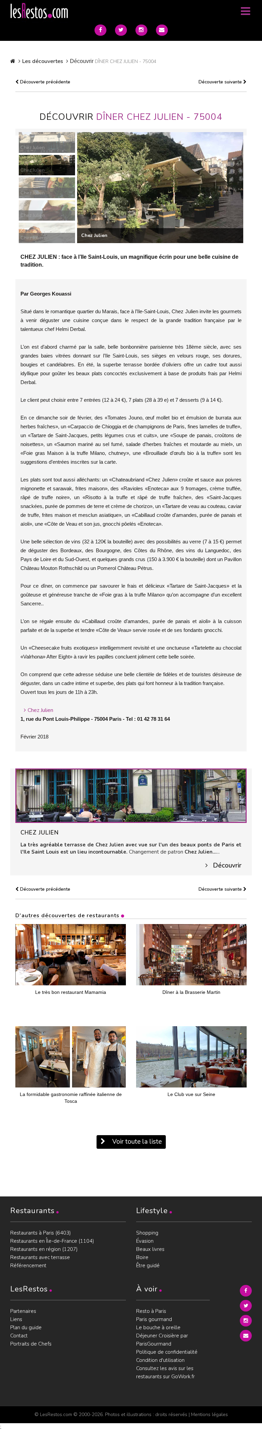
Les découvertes (42, 61)
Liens (16, 1319)
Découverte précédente (44, 82)
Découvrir (227, 865)
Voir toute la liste (136, 1141)
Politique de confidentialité (167, 1352)
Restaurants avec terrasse (40, 1257)
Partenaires (23, 1311)
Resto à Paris (151, 1311)
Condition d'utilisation (160, 1360)
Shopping (147, 1232)
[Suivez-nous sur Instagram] (141, 30)
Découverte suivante (221, 82)
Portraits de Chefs (31, 1343)
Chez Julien (40, 710)
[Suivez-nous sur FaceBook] (100, 30)
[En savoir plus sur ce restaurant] (131, 795)
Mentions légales (209, 1414)
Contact (19, 1335)
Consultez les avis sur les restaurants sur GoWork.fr (165, 1372)
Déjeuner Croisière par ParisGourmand (162, 1339)
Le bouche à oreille (158, 1327)
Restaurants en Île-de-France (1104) (52, 1241)
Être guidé (148, 1265)
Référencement (28, 1265)
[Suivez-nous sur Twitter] (121, 30)
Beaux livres (150, 1249)
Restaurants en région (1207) (44, 1249)
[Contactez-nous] (162, 30)
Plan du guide (26, 1327)
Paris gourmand (154, 1319)
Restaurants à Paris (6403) (40, 1232)
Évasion (145, 1241)
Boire (142, 1257)
